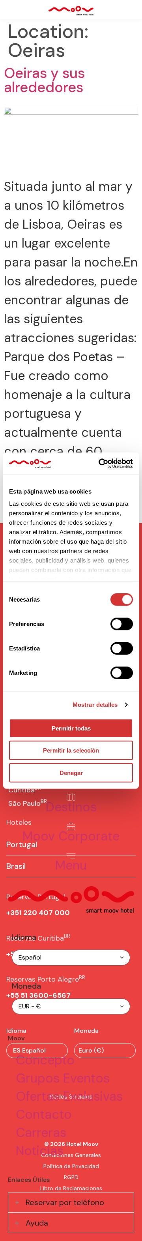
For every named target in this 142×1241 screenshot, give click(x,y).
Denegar (71, 772)
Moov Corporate (71, 836)
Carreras (41, 1132)
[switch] (121, 623)
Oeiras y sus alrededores (44, 80)
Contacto (44, 1114)
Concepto (45, 1060)
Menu (71, 865)
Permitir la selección (71, 750)
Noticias (40, 1150)
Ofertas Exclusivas (69, 1096)
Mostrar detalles (95, 704)
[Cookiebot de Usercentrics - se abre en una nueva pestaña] (100, 463)
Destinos (71, 807)
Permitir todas (71, 728)
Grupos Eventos (63, 1078)
